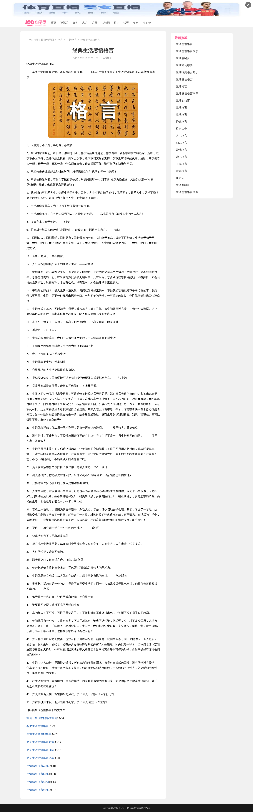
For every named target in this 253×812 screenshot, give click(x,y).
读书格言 (181, 156)
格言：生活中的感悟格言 (41, 718)
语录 (94, 22)
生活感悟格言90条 (37, 789)
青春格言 (181, 171)
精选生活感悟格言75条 (40, 758)
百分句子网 (47, 39)
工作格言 (181, 163)
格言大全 (181, 128)
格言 (116, 22)
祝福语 (64, 22)
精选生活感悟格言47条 (40, 742)
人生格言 (181, 135)
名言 (85, 22)
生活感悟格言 (184, 44)
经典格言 (181, 121)
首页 (53, 22)
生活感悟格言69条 (37, 773)
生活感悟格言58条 (187, 93)
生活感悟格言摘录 (187, 51)
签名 (136, 22)
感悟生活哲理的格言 (38, 734)
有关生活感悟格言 (37, 726)
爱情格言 (181, 149)
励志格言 (181, 142)
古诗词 (105, 22)
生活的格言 (183, 58)
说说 (126, 22)
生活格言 (71, 39)
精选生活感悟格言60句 (40, 750)
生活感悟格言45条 (37, 766)
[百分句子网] (35, 23)
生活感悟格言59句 (37, 781)
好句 (75, 22)
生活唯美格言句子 (187, 72)
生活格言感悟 (184, 65)
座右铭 (147, 22)
